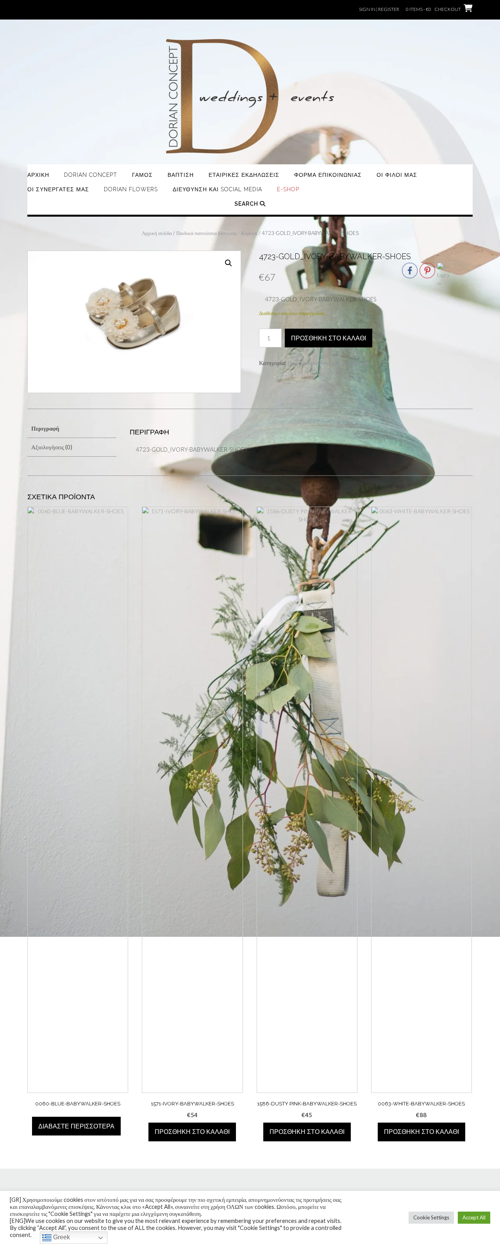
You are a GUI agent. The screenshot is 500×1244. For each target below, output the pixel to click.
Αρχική (38, 175)
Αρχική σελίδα (157, 233)
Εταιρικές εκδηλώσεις (244, 175)
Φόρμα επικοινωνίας (328, 175)
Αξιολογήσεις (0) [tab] (51, 446)
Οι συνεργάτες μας (58, 189)
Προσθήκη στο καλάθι (328, 338)
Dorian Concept (90, 175)
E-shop (288, 189)
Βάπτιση (181, 175)
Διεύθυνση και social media (217, 189)
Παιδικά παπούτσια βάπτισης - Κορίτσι (216, 233)
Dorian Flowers (131, 189)
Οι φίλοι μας (397, 175)
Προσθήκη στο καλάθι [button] (192, 1131)
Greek (61, 1237)
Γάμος (142, 175)
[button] (228, 263)
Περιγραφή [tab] (45, 428)
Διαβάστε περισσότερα (76, 1126)
